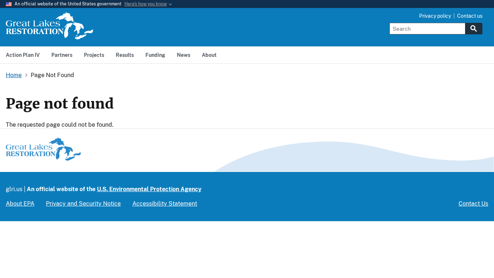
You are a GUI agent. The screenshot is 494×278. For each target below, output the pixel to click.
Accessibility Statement (164, 203)
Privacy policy (435, 15)
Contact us (469, 15)
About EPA (20, 203)
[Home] (49, 35)
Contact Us (473, 203)
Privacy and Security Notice (83, 203)
